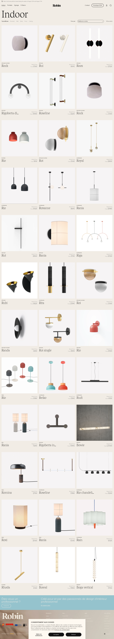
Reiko (42, 397)
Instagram (106, 616)
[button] (111, 5)
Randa (6, 350)
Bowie (80, 445)
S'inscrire (6, 605)
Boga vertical (85, 587)
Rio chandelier (86, 492)
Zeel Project (107, 621)
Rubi (5, 303)
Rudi (80, 397)
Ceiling (31, 21)
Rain (79, 540)
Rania (80, 208)
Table (21, 21)
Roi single (45, 350)
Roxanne (44, 208)
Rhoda (6, 587)
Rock (5, 65)
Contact (87, 616)
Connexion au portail (67, 618)
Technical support (89, 621)
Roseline (44, 113)
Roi (41, 160)
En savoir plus (45, 605)
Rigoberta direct (11, 113)
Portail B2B (65, 616)
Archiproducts (107, 623)
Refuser (73, 634)
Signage (48, 618)
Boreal (43, 587)
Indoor (47, 616)
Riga (79, 255)
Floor (25, 21)
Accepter (56, 634)
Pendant (12, 21)
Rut (4, 255)
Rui (41, 65)
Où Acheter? (88, 618)
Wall (17, 21)
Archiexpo (106, 628)
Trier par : (73, 21)
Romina (7, 492)
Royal (80, 160)
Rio (4, 160)
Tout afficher (5, 21)
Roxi (4, 540)
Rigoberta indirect (48, 445)
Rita (41, 303)
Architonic (106, 626)
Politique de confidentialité (62, 629)
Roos (80, 65)
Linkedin (106, 618)
